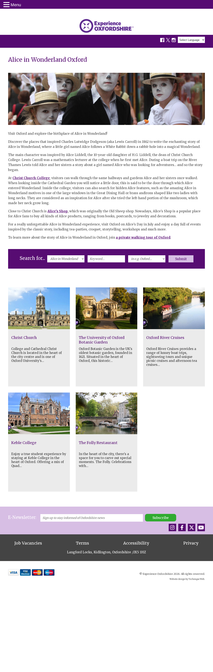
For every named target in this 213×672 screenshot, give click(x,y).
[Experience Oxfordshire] (106, 26)
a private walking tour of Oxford (143, 237)
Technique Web (196, 579)
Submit (181, 259)
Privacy (191, 543)
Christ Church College (31, 178)
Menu (16, 5)
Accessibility (136, 543)
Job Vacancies (28, 543)
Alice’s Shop (57, 211)
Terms (82, 543)
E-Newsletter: (22, 517)
